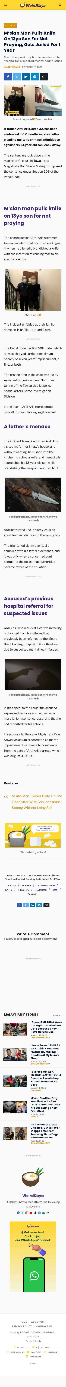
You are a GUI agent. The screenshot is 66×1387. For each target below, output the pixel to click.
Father (26, 885)
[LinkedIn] (26, 76)
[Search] (60, 5)
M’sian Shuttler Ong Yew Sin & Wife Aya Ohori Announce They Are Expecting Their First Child (45, 1105)
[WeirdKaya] (33, 5)
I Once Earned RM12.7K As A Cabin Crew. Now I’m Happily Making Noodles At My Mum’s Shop (45, 1052)
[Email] (44, 76)
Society (10, 25)
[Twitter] (17, 76)
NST (34, 119)
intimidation (46, 885)
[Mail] (48, 1213)
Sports (35, 1117)
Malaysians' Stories (21, 1014)
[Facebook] (8, 76)
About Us (37, 1322)
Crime (12, 885)
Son (55, 889)
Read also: (11, 783)
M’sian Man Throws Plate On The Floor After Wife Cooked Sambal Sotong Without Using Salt (37, 802)
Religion (41, 889)
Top (34, 1363)
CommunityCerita (40, 1037)
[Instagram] (27, 1213)
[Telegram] (35, 76)
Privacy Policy (22, 1326)
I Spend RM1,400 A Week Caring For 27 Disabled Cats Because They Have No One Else (46, 1027)
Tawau (32, 894)
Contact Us (44, 1326)
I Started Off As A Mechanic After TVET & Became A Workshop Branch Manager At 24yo (46, 1078)
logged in (26, 939)
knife (8, 889)
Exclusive (36, 1090)
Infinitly (37, 1341)
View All (57, 1015)
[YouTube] (31, 1213)
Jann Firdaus (12, 67)
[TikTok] (35, 1213)
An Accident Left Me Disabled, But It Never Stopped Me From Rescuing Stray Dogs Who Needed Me (45, 1131)
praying (23, 889)
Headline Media (46, 1332)
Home (10, 875)
